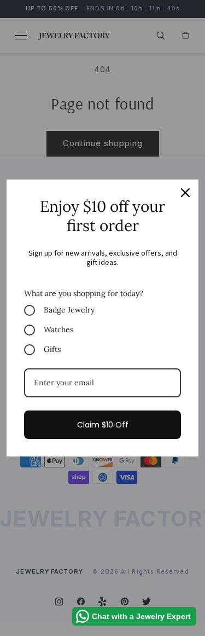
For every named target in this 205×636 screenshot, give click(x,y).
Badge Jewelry (69, 310)
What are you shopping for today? (83, 293)
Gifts (52, 349)
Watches (58, 329)
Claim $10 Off (102, 424)
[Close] (185, 193)
